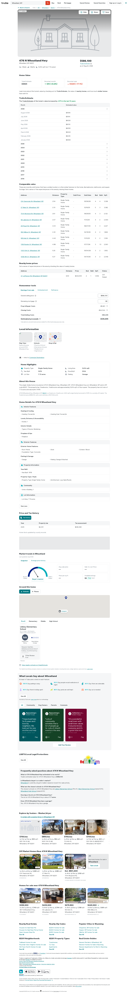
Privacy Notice (95, 978)
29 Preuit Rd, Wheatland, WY (30, 226)
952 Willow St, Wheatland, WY (31, 232)
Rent (59, 3)
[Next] (108, 831)
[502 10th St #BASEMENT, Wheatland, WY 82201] (97, 827)
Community (31, 705)
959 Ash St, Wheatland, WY (30, 238)
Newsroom (56, 978)
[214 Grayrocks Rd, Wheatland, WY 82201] (30, 861)
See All (24, 696)
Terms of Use (73, 978)
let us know (78, 986)
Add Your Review (64, 745)
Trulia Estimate (27, 101)
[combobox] (30, 3)
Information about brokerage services (31, 964)
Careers (51, 978)
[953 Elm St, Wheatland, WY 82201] (75, 895)
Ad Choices (102, 978)
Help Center (56, 991)
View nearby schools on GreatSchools (35, 665)
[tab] (25, 518)
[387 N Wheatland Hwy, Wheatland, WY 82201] (30, 895)
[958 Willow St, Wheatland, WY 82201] (98, 895)
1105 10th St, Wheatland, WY (30, 250)
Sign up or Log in (115, 3)
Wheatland (45, 8)
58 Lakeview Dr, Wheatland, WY (31, 220)
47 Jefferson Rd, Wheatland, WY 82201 (34, 276)
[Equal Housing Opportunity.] (41, 991)
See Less (25, 506)
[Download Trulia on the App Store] (30, 971)
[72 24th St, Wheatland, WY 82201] (74, 827)
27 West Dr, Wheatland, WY (30, 207)
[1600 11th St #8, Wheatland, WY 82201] (52, 827)
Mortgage (67, 3)
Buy (53, 3)
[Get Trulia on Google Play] (43, 971)
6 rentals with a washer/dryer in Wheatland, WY (38, 817)
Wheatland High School (28, 791)
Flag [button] (36, 737)
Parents (54, 705)
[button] (48, 3)
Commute (63, 705)
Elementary (33, 621)
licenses (69, 958)
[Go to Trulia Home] (6, 3)
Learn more (90, 669)
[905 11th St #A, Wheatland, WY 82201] (30, 827)
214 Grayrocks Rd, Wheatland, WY (32, 201)
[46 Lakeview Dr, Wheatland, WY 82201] (52, 895)
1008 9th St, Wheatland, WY (30, 257)
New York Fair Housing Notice (26, 962)
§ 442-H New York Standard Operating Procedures (31, 961)
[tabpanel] (64, 308)
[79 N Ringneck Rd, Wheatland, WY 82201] (75, 861)
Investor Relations (64, 978)
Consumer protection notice (48, 964)
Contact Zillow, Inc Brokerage (27, 967)
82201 (53, 8)
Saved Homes (85, 3)
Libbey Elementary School (63, 789)
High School (53, 621)
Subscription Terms (82, 978)
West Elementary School (86, 789)
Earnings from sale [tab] (27, 290)
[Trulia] (21, 971)
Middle (43, 621)
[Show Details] (107, 109)
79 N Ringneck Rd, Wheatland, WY (32, 214)
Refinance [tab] (54, 290)
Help (89, 978)
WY (39, 8)
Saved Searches (99, 3)
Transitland (42, 953)
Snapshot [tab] (24, 561)
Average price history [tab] (38, 560)
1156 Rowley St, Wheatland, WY (31, 244)
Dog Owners (42, 705)
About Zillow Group (33, 978)
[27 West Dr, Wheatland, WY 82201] (52, 861)
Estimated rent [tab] (43, 290)
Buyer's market (37, 579)
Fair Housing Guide (43, 978)
